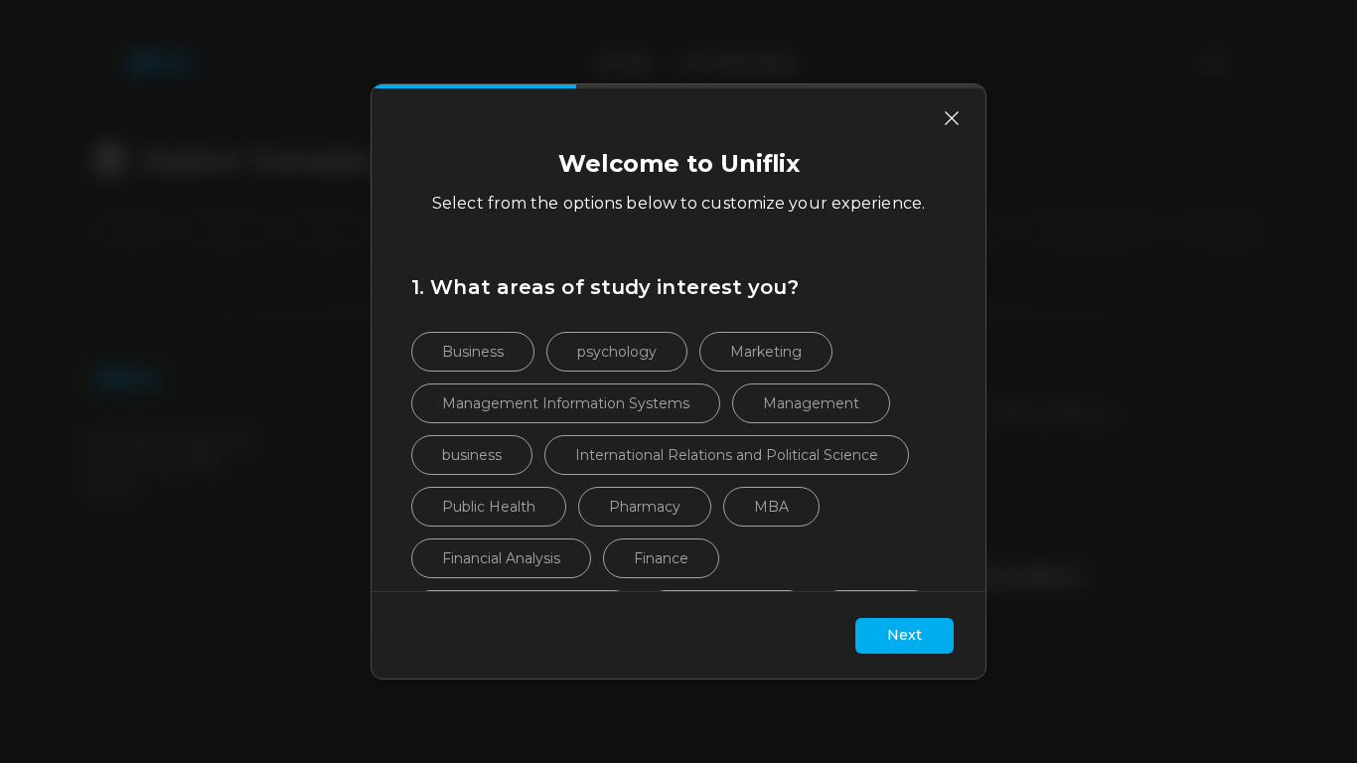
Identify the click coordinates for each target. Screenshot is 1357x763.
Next (904, 635)
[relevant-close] (952, 118)
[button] (472, 352)
